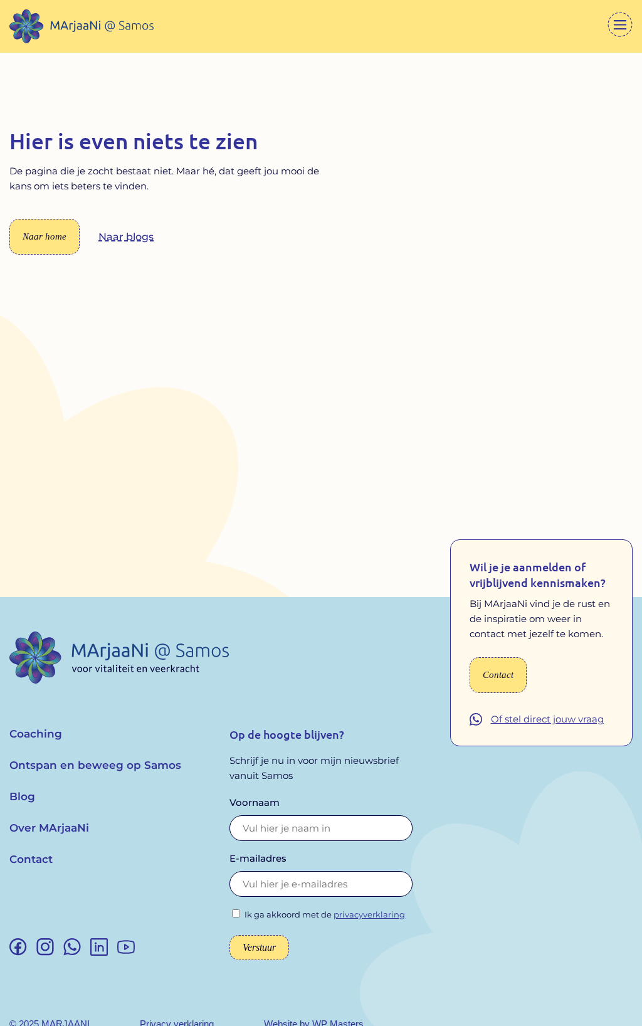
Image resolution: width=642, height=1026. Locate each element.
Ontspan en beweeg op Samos (95, 765)
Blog (22, 796)
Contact (31, 859)
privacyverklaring (369, 914)
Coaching (35, 733)
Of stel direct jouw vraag (547, 719)
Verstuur (259, 947)
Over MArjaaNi (49, 828)
